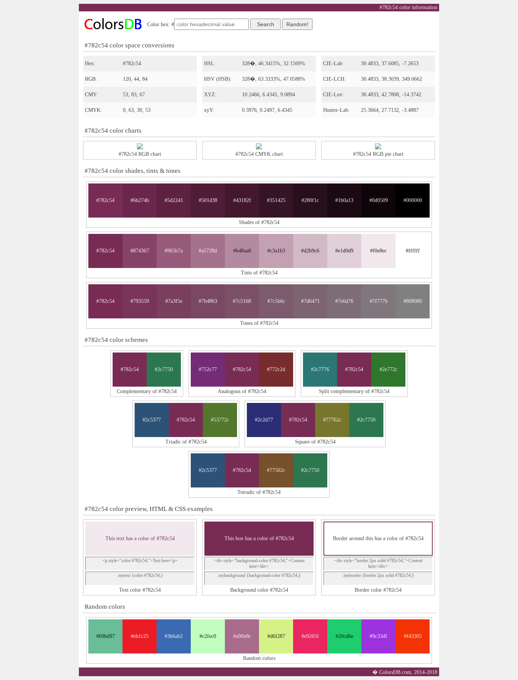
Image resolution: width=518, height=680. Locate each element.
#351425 (276, 200)
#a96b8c (242, 636)
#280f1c (310, 200)
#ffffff (413, 251)
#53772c (220, 420)
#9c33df (378, 636)
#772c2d (276, 369)
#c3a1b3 (276, 251)
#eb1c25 (140, 636)
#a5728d (208, 251)
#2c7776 (320, 369)
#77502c (276, 470)
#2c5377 (152, 420)
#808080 (412, 301)
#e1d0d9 (344, 251)
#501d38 (208, 200)
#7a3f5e (173, 301)
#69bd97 (105, 636)
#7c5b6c (276, 301)
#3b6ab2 (174, 636)
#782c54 (105, 200)
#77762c (332, 420)
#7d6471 (310, 301)
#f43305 (413, 636)
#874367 (139, 251)
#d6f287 (276, 636)
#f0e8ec (378, 251)
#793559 (139, 301)
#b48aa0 (242, 251)
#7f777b (379, 301)
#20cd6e (344, 636)
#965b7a (174, 251)
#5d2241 (174, 200)
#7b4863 (208, 301)
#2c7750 (164, 369)
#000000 (412, 200)
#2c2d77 (264, 420)
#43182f (242, 200)
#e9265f (310, 636)
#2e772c (388, 369)
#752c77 (208, 369)
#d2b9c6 (310, 251)
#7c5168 (242, 301)
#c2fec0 (207, 636)
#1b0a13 (344, 200)
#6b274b (139, 200)
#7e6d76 (344, 301)
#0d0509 (378, 200)
